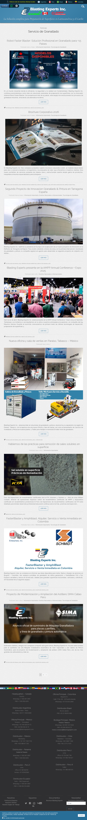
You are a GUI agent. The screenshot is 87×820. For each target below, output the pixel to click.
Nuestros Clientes (11, 802)
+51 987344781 (23, 770)
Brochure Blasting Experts (54, 800)
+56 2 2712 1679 (66, 743)
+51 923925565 (24, 772)
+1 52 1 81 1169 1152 (25, 741)
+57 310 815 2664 (67, 701)
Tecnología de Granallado (58, 47)
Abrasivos (8, 514)
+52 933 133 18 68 (68, 725)
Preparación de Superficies (22, 107)
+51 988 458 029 (67, 769)
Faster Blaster (10, 107)
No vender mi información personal (14, 818)
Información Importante (43, 47)
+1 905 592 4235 (23, 701)
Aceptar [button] (81, 815)
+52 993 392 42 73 (23, 727)
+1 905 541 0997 (25, 699)
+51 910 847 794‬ (66, 755)
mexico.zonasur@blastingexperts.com (22, 729)
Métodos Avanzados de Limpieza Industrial (63, 184)
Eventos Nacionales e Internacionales (50, 195)
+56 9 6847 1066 (67, 741)
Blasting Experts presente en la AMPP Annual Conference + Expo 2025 (44, 269)
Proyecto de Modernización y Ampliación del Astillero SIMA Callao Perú (43, 596)
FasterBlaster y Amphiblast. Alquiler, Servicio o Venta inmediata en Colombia (44, 520)
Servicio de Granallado (37, 107)
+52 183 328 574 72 (25, 725)
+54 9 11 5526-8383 (25, 713)
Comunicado (39, 439)
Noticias (43, 28)
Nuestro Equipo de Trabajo (10, 804)
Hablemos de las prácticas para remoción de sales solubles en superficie (44, 446)
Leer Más (43, 102)
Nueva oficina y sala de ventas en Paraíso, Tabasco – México (43, 340)
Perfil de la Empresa (11, 800)
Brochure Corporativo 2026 (43, 112)
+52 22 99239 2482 (66, 713)
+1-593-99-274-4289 (23, 786)
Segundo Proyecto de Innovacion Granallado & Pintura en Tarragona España (44, 190)
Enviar (70, 809)
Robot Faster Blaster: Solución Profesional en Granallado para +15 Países (44, 42)
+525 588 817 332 (23, 743)
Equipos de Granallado (42, 590)
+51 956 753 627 (68, 758)
